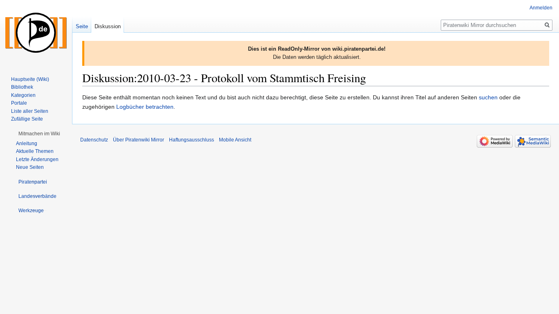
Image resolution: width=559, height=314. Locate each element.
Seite (82, 26)
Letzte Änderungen (37, 159)
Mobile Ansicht (235, 140)
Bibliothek (22, 87)
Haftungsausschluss (191, 140)
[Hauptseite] (36, 32)
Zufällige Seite (27, 119)
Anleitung (26, 143)
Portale (19, 103)
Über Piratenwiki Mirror (138, 140)
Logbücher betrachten (145, 106)
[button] (39, 134)
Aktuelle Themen (35, 151)
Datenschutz (94, 140)
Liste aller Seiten (29, 111)
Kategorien (23, 95)
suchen (488, 97)
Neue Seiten (30, 167)
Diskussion (108, 26)
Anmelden (541, 8)
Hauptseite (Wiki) (30, 79)
